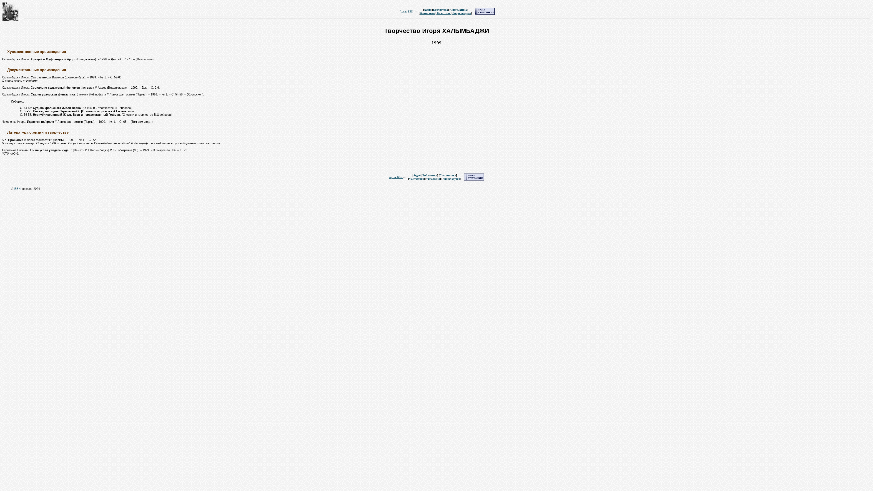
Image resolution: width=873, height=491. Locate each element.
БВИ (17, 188)
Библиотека (440, 9)
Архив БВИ (406, 11)
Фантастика (427, 13)
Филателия (443, 13)
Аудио (427, 9)
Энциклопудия (461, 13)
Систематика (458, 9)
